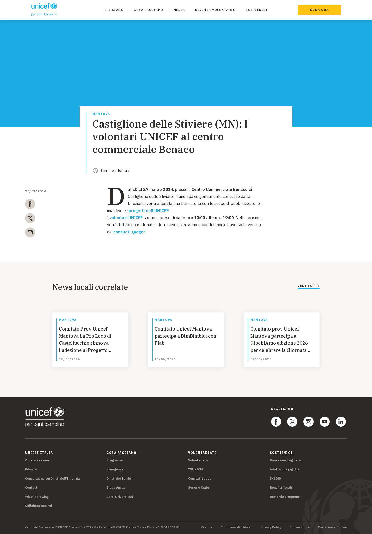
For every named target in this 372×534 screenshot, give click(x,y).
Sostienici (257, 10)
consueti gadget (129, 232)
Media (179, 10)
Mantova (101, 114)
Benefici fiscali (281, 487)
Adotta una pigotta (285, 469)
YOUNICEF (196, 469)
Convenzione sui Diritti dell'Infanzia (52, 478)
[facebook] (30, 205)
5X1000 (275, 478)
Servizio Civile (198, 487)
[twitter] (30, 219)
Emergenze (115, 469)
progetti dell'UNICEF (149, 211)
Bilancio (31, 469)
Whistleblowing (36, 497)
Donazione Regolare (285, 460)
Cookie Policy (299, 527)
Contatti (31, 487)
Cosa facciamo (148, 10)
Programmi (115, 460)
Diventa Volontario (215, 10)
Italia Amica (116, 487)
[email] (30, 233)
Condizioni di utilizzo (236, 527)
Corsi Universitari (120, 497)
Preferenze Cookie (332, 527)
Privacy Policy (270, 527)
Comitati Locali (199, 478)
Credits (207, 527)
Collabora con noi (38, 506)
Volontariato (198, 460)
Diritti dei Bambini (120, 478)
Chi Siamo (114, 10)
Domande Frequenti (285, 497)
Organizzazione (37, 460)
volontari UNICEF (126, 218)
